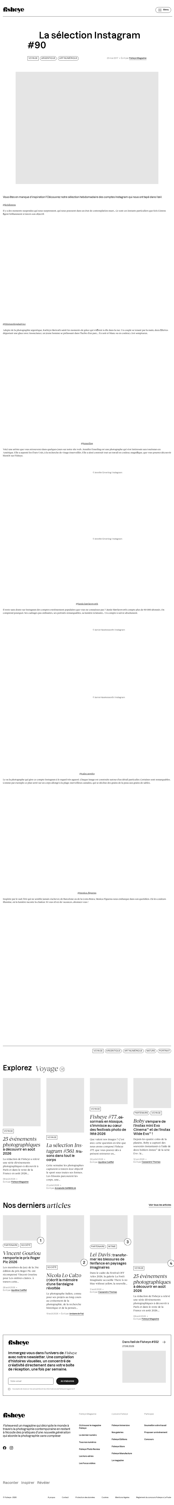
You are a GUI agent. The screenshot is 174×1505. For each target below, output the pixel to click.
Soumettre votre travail (155, 1425)
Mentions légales (122, 1497)
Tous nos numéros (87, 1442)
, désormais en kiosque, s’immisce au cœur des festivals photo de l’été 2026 (108, 1125)
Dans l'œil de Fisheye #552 (140, 1342)
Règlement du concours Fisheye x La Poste (153, 1497)
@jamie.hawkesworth (87, 603)
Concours (149, 1439)
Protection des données (85, 1497)
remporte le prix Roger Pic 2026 (22, 1257)
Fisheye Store (118, 1447)
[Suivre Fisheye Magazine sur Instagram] (11, 1448)
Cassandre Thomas (151, 1162)
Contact (65, 1497)
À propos (51, 1497)
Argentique (48, 58)
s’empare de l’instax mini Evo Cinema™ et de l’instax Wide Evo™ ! (151, 1127)
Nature (150, 1051)
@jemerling (87, 443)
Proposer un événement (155, 1432)
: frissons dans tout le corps (64, 1152)
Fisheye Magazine (137, 58)
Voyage (33, 58)
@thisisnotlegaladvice (14, 324)
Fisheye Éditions (119, 1439)
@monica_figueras (87, 892)
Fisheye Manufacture (122, 1453)
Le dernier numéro (88, 1435)
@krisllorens (9, 204)
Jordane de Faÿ (76, 1314)
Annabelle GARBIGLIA (65, 1188)
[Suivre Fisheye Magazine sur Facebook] (4, 1448)
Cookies (105, 1497)
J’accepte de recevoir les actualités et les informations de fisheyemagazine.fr (43, 1389)
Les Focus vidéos (87, 1463)
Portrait (164, 1051)
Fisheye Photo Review (89, 1449)
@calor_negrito (87, 773)
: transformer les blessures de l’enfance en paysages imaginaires (108, 1260)
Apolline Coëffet (106, 1162)
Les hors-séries (86, 1456)
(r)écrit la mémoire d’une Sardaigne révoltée (63, 1281)
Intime (112, 1247)
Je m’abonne (67, 1381)
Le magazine (118, 1460)
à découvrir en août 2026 (21, 1145)
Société (25, 1245)
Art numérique (68, 58)
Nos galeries (117, 1432)
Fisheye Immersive (121, 1425)
